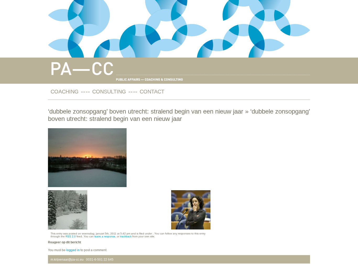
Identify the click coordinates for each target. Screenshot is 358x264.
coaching (65, 91)
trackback (126, 236)
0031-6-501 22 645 (99, 259)
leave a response (104, 236)
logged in (73, 250)
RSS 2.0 (71, 236)
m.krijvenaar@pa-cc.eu (67, 259)
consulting (109, 91)
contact (152, 91)
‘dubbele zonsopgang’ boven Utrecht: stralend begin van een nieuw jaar (145, 111)
